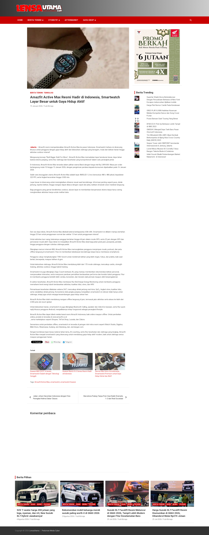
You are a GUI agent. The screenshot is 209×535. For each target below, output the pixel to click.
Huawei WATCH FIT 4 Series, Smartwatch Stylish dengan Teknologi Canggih (44, 373)
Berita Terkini (34, 20)
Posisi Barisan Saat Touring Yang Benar (162, 119)
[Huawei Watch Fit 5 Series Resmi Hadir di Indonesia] (78, 361)
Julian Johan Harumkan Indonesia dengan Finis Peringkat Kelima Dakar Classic (51, 397)
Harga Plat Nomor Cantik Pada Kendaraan (163, 105)
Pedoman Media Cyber (51, 531)
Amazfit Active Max (42, 382)
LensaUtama (34, 531)
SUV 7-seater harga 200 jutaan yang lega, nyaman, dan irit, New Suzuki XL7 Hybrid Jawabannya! (36, 513)
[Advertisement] (78, 126)
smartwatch (55, 382)
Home (20, 20)
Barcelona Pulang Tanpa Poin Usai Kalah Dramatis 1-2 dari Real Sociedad (103, 397)
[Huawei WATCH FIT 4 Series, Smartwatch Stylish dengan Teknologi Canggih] (45, 361)
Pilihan (47, 504)
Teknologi (48, 93)
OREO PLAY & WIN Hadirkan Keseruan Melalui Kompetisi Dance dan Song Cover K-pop (163, 113)
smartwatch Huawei (68, 382)
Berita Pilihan (24, 477)
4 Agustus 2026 (23, 519)
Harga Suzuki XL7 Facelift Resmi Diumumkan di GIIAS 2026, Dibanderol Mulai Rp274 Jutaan (169, 513)
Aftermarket (71, 20)
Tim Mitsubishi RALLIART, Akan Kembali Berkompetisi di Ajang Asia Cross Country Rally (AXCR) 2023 (163, 137)
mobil (39, 504)
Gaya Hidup (88, 20)
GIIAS (33, 504)
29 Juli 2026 (111, 519)
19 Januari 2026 (36, 106)
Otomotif (53, 20)
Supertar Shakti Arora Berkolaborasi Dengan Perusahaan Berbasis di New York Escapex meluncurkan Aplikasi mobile (163, 99)
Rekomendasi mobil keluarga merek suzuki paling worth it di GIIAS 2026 (81, 511)
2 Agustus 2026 (68, 516)
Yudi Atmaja (48, 106)
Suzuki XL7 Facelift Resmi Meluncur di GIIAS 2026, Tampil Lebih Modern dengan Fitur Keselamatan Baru (126, 513)
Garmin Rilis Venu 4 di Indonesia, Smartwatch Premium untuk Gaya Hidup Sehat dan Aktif (108, 373)
